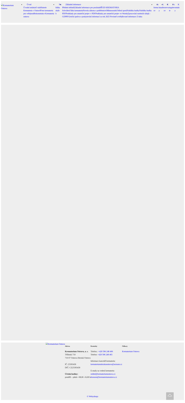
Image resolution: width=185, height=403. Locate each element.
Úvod (29, 4)
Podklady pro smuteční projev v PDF (81, 13)
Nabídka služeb (58, 9)
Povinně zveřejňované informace (123, 16)
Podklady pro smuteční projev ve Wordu (112, 13)
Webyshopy (93, 396)
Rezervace (166, 7)
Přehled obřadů (68, 7)
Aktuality (161, 7)
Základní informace (73, 4)
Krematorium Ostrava (130, 351)
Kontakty (177, 7)
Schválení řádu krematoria (72, 10)
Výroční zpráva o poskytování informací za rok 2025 (89, 16)
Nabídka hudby (133, 10)
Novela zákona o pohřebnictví (95, 10)
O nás (38, 7)
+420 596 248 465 (105, 355)
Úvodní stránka (29, 7)
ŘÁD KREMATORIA (110, 7)
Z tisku (139, 16)
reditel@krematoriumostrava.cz (103, 374)
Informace (156, 7)
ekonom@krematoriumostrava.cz (104, 377)
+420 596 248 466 (105, 351)
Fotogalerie (172, 7)
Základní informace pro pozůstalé (87, 7)
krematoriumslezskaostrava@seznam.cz (106, 364)
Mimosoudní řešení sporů (117, 10)
